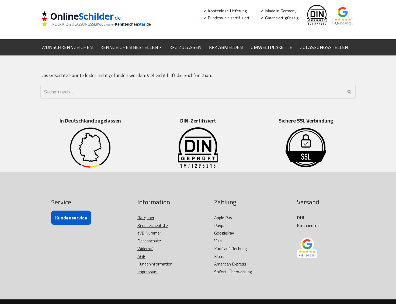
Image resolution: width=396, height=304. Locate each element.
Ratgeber (145, 217)
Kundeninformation (154, 264)
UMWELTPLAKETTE (271, 47)
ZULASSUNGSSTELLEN (324, 47)
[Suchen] (349, 92)
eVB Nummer (149, 233)
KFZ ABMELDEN (226, 47)
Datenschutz (149, 240)
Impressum (147, 271)
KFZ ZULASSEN (185, 47)
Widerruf (145, 248)
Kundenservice (71, 217)
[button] (160, 47)
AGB (141, 256)
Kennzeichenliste (152, 225)
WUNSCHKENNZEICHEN (67, 47)
